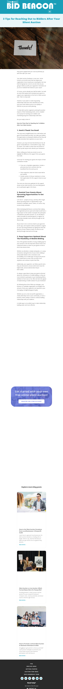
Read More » (22, 544)
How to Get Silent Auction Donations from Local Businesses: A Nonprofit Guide (30, 531)
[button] (49, 11)
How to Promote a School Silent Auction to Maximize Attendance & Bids (31, 644)
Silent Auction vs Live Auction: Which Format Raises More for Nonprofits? (30, 589)
